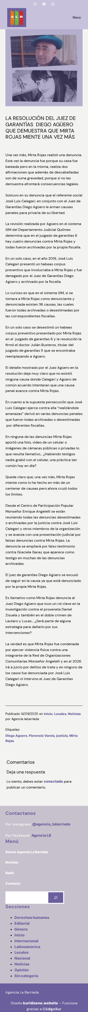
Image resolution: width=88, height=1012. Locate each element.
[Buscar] (55, 897)
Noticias (74, 714)
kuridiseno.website (40, 1003)
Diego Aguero (16, 735)
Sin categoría (26, 976)
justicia (62, 735)
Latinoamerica (27, 946)
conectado (53, 781)
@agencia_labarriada (51, 824)
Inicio (48, 714)
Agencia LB (41, 835)
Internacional (26, 941)
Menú (77, 18)
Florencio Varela (42, 735)
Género (21, 929)
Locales (60, 714)
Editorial (22, 923)
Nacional (22, 958)
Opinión (21, 970)
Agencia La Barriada (22, 992)
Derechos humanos (31, 917)
